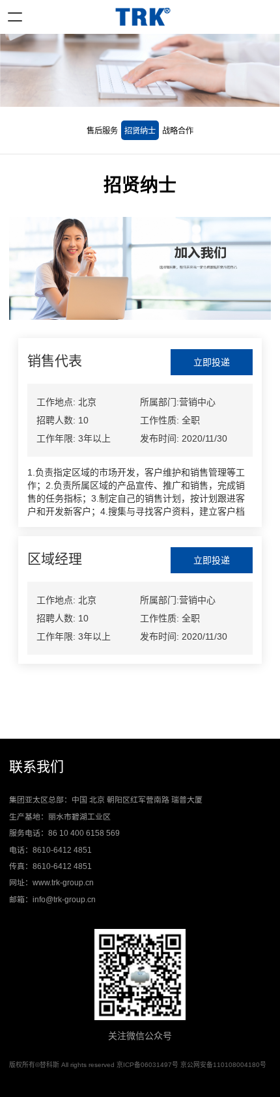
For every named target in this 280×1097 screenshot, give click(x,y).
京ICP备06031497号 (147, 1064)
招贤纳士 (140, 130)
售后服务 (102, 130)
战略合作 (177, 130)
